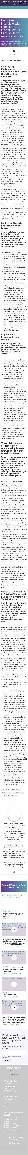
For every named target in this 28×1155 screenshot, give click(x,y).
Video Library (6, 938)
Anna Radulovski (18, 792)
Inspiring (15, 795)
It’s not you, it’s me (9, 994)
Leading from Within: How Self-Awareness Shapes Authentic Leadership (14, 969)
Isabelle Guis (6, 792)
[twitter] (21, 1147)
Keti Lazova (15, 918)
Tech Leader (6, 795)
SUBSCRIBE (7, 1060)
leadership (5, 789)
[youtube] (14, 1149)
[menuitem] (9, 1086)
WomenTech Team (17, 947)
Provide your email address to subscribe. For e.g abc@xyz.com (12, 1057)
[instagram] (16, 1147)
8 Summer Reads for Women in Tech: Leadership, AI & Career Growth (14, 914)
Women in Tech (15, 789)
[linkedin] (11, 1147)
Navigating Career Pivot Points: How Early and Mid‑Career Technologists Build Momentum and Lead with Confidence (14, 942)
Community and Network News (10, 910)
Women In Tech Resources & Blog (10, 41)
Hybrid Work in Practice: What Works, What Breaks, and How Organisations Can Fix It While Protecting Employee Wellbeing (14, 1020)
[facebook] (7, 1147)
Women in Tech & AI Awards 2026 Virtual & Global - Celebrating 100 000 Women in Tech (14, 3)
